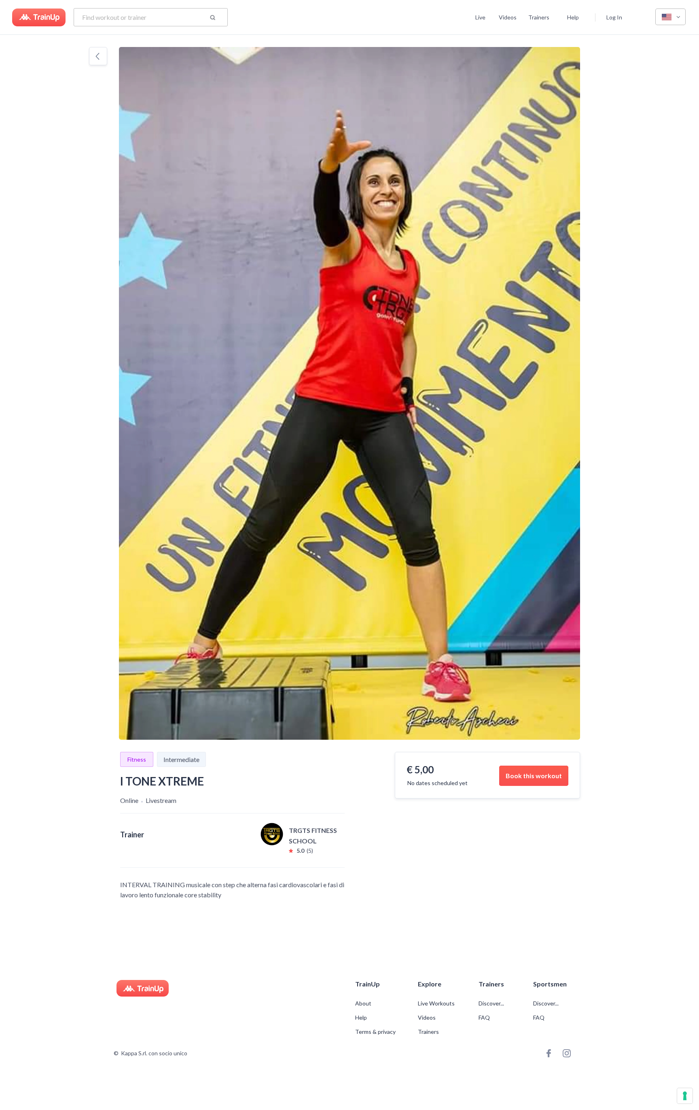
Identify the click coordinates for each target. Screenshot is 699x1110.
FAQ (484, 1017)
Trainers (538, 17)
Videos (508, 17)
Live (480, 17)
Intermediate (181, 759)
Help (573, 17)
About (363, 1003)
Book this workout (534, 775)
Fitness (136, 759)
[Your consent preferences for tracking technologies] (685, 1096)
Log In (614, 17)
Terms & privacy (375, 1032)
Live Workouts (436, 1003)
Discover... (492, 1003)
